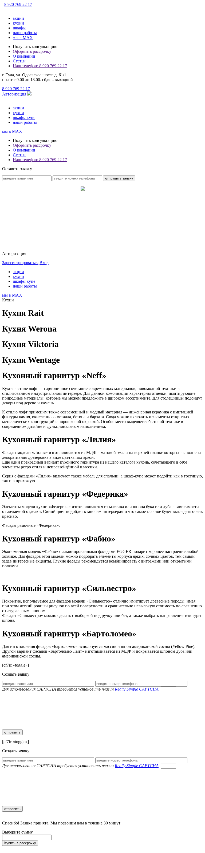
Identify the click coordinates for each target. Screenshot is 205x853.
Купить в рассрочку (20, 843)
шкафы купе (24, 117)
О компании (24, 56)
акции (18, 18)
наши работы (25, 32)
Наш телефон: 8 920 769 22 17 (40, 65)
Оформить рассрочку (32, 51)
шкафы (19, 28)
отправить (12, 732)
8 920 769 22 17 (18, 4)
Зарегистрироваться (20, 262)
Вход (44, 262)
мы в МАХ (23, 37)
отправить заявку (119, 178)
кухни (18, 23)
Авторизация (14, 94)
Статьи (19, 61)
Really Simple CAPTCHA (137, 689)
